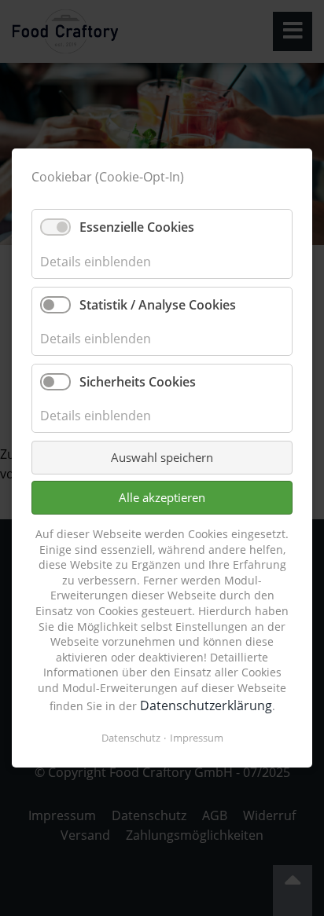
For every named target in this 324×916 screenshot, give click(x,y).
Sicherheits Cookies (137, 381)
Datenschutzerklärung (206, 705)
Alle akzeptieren (162, 497)
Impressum (196, 738)
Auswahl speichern (162, 457)
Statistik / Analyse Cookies (157, 304)
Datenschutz (130, 738)
